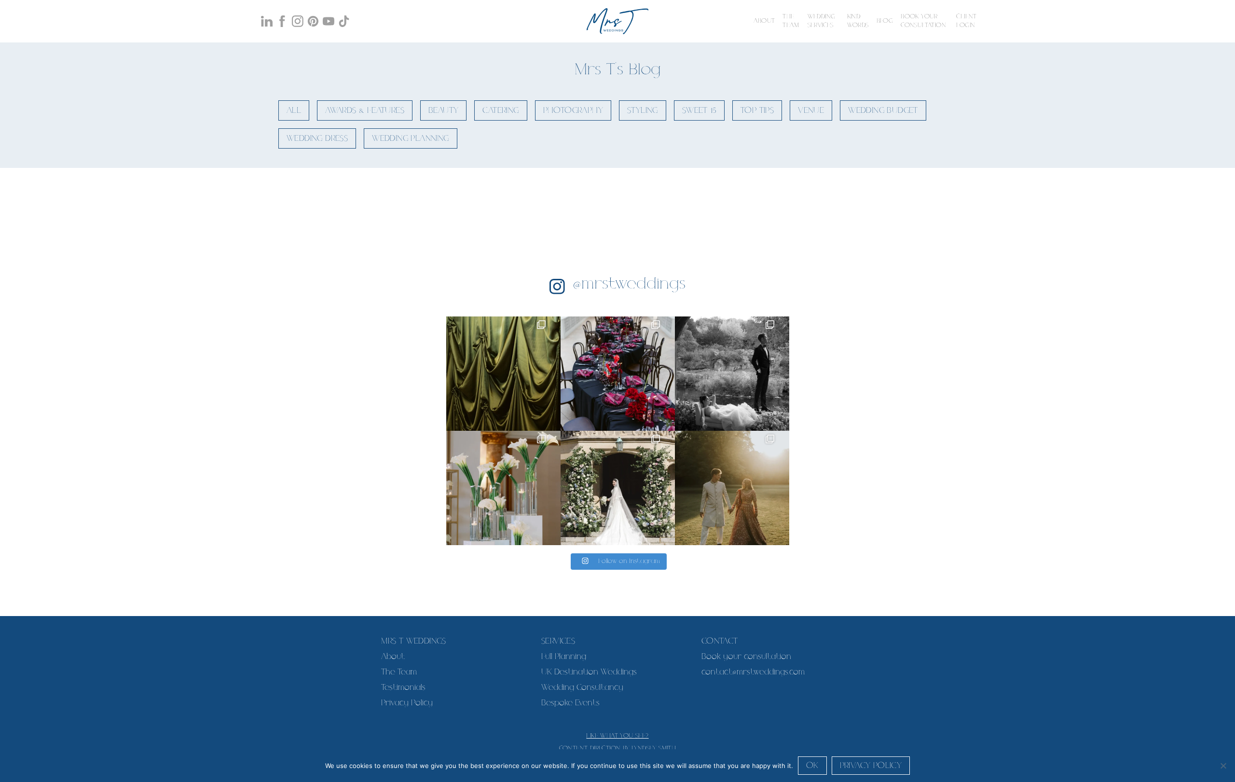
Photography (573, 110)
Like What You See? (617, 736)
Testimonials (403, 687)
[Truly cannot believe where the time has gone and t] (732, 373)
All (294, 110)
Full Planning (563, 656)
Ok (812, 765)
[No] (1223, 765)
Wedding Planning (410, 138)
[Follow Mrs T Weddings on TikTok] (344, 21)
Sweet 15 (699, 110)
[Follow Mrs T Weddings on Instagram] (297, 21)
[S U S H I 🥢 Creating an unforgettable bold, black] (618, 373)
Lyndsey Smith (653, 748)
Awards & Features (364, 110)
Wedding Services (822, 21)
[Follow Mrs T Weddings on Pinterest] (313, 21)
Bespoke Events (570, 703)
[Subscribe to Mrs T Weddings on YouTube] (328, 21)
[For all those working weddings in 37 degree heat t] (618, 488)
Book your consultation (923, 21)
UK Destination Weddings (589, 672)
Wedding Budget (883, 110)
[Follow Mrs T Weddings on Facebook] (282, 21)
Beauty (443, 110)
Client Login (966, 21)
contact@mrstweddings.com (753, 672)
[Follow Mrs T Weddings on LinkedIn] (267, 21)
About (764, 21)
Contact (719, 641)
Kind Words (858, 21)
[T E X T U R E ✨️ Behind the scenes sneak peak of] (503, 373)
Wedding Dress (317, 138)
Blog (885, 21)
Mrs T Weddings (413, 641)
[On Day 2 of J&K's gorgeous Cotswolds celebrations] (732, 488)
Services (558, 641)
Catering (500, 110)
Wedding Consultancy (582, 687)
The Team (790, 21)
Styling (642, 110)
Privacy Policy (407, 703)
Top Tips (757, 110)
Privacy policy (871, 765)
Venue (811, 110)
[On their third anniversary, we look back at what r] (503, 488)
